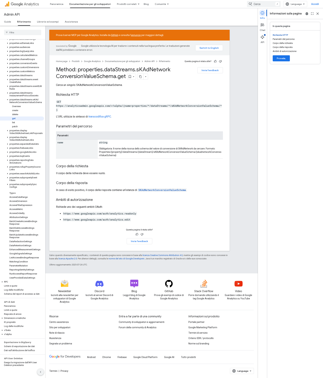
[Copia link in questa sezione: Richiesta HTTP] (82, 95)
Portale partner (196, 322)
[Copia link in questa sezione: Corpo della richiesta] (91, 166)
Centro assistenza (59, 322)
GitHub (114, 35)
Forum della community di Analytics (137, 327)
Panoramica (56, 4)
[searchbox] (22, 32)
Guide (7, 21)
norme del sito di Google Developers (126, 258)
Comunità (160, 4)
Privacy (64, 371)
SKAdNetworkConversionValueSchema (162, 190)
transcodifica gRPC (99, 116)
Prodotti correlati (127, 4)
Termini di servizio (198, 332)
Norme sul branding (198, 343)
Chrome (106, 357)
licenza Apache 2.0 (68, 258)
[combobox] (264, 4)
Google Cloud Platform (145, 357)
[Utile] (215, 61)
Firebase (122, 357)
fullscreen (312, 14)
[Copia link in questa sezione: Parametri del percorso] (95, 127)
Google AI (169, 357)
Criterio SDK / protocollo (201, 338)
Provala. (281, 58)
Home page (61, 61)
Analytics (31, 4)
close (318, 14)
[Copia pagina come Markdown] (140, 76)
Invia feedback (210, 70)
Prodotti (76, 61)
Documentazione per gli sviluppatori (90, 4)
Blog (146, 4)
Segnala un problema (60, 343)
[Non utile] (220, 61)
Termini (53, 371)
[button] (22, 43)
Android (91, 357)
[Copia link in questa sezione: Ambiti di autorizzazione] (96, 200)
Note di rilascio (57, 332)
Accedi (315, 4)
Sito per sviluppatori (59, 327)
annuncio (136, 35)
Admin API (12, 14)
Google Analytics (92, 61)
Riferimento (24, 21)
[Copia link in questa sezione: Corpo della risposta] (90, 183)
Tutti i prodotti (188, 357)
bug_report (307, 14)
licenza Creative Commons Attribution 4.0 (163, 255)
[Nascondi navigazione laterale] (40, 372)
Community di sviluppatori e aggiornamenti (141, 322)
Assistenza (71, 21)
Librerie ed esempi (48, 21)
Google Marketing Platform (202, 327)
